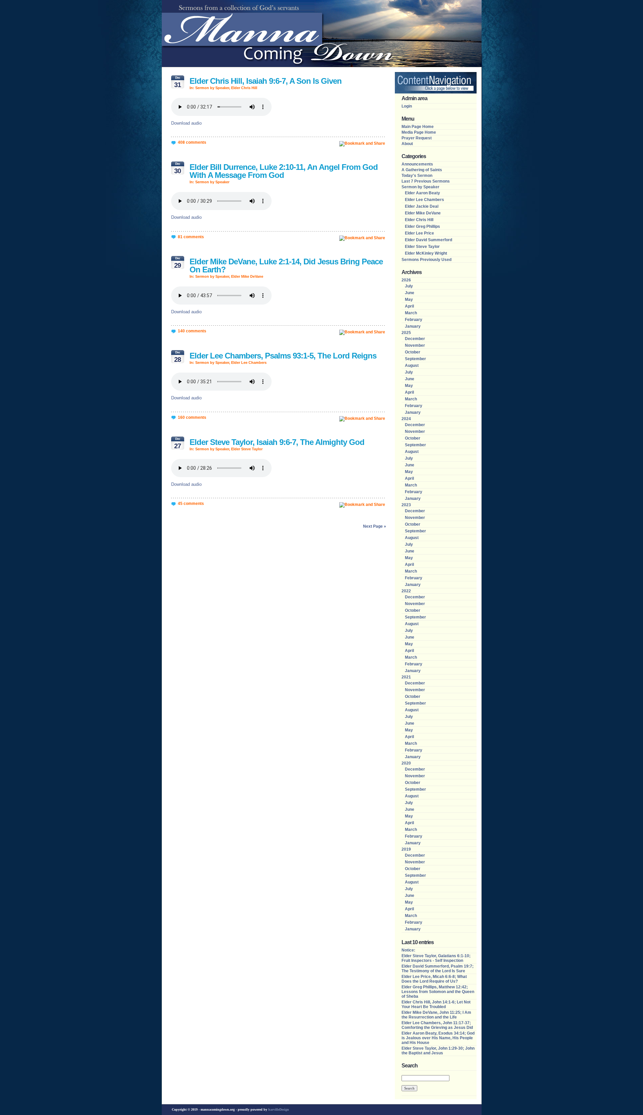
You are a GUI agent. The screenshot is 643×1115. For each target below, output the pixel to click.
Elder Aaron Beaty (422, 193)
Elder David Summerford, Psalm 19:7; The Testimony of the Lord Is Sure (438, 968)
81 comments (191, 237)
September (415, 358)
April (409, 306)
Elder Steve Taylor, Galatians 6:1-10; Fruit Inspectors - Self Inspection (436, 958)
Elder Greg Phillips (422, 226)
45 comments (191, 503)
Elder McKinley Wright (426, 253)
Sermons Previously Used (426, 259)
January (413, 326)
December (415, 338)
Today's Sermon (417, 175)
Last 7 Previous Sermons (426, 181)
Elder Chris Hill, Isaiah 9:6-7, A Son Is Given (266, 80)
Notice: (408, 950)
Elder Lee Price (419, 233)
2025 (406, 332)
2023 (406, 505)
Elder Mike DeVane (247, 276)
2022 (406, 591)
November (415, 345)
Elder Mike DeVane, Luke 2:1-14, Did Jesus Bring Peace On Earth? (286, 265)
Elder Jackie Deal (421, 206)
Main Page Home (418, 126)
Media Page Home (419, 132)
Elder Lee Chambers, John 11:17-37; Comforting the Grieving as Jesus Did (437, 1025)
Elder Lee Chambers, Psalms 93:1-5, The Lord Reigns (283, 355)
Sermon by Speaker (212, 88)
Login (407, 106)
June (409, 292)
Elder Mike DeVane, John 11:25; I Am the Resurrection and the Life (436, 1015)
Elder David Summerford (428, 240)
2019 (406, 849)
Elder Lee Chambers (249, 362)
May (409, 299)
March (411, 313)
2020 (406, 763)
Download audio (186, 123)
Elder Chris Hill (244, 88)
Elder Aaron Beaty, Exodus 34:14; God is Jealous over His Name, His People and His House (438, 1038)
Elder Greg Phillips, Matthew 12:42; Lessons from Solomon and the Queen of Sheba (438, 992)
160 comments (192, 417)
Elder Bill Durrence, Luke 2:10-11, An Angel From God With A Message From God (284, 171)
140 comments (192, 331)
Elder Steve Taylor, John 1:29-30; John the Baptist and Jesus (438, 1050)
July (409, 286)
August (412, 365)
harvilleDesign (278, 1109)
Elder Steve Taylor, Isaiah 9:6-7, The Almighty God (277, 442)
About (407, 143)
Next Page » (374, 526)
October (412, 352)
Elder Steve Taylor (247, 449)
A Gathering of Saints (422, 170)
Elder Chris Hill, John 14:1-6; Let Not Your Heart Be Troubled (436, 1004)
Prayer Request (417, 138)
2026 (406, 280)
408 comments (192, 142)
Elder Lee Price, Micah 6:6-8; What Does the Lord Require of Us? (434, 979)
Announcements (417, 164)
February (413, 319)
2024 (406, 418)
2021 (406, 677)
